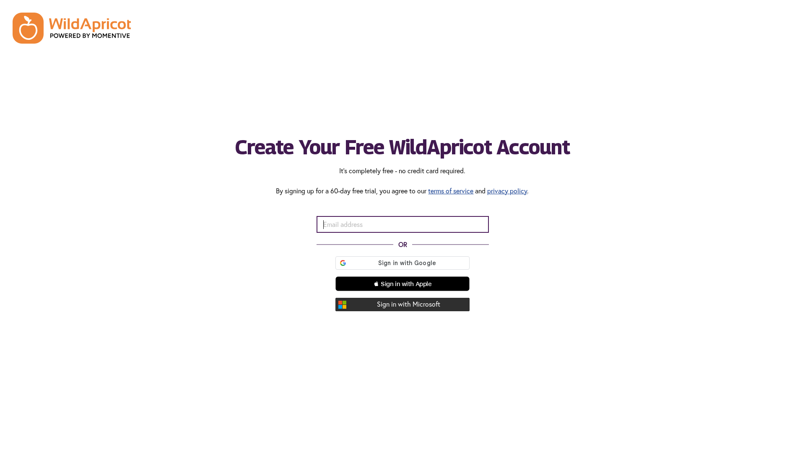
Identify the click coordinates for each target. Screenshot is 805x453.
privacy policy (507, 190)
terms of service (450, 190)
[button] (402, 283)
